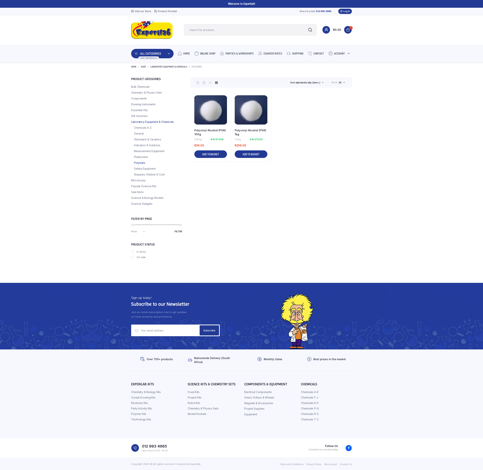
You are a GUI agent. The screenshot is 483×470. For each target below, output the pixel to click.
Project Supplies (254, 408)
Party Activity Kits (141, 408)
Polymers (139, 162)
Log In (346, 11)
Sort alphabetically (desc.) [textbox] (305, 82)
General (139, 133)
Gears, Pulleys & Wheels (259, 397)
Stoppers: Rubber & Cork (149, 174)
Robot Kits (194, 403)
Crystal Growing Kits (143, 397)
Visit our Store (143, 11)
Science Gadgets (141, 203)
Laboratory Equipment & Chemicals (168, 66)
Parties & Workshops (239, 53)
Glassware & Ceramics (147, 139)
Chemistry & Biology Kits (146, 392)
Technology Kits (141, 419)
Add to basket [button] (210, 154)
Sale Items (137, 192)
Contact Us (346, 464)
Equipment (250, 414)
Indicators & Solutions (147, 145)
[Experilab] (152, 30)
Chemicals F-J (309, 397)
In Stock (141, 251)
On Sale (141, 257)
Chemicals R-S (310, 413)
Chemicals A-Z (143, 127)
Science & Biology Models (147, 197)
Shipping (297, 53)
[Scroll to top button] (474, 461)
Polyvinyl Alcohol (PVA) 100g (210, 132)
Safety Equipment (144, 168)
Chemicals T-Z (310, 419)
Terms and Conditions (291, 464)
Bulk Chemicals (140, 86)
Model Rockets (197, 413)
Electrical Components (258, 392)
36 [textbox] (339, 82)
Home (186, 53)
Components (139, 98)
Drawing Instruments (143, 104)
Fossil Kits (193, 392)
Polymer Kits (138, 413)
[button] (226, 107)
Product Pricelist (167, 11)
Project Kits (195, 397)
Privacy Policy (314, 464)
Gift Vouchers (139, 116)
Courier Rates (273, 53)
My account (330, 464)
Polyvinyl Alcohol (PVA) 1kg (250, 132)
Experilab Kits (139, 110)
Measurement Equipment (149, 151)
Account (339, 53)
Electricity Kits (139, 403)
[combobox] (307, 82)
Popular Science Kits (143, 186)
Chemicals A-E (309, 392)
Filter (178, 231)
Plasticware (141, 156)
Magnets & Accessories (258, 403)
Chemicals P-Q (310, 408)
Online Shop (207, 53)
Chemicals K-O (310, 403)
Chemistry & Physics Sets (146, 92)
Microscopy (138, 180)
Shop (143, 66)
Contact (318, 53)
